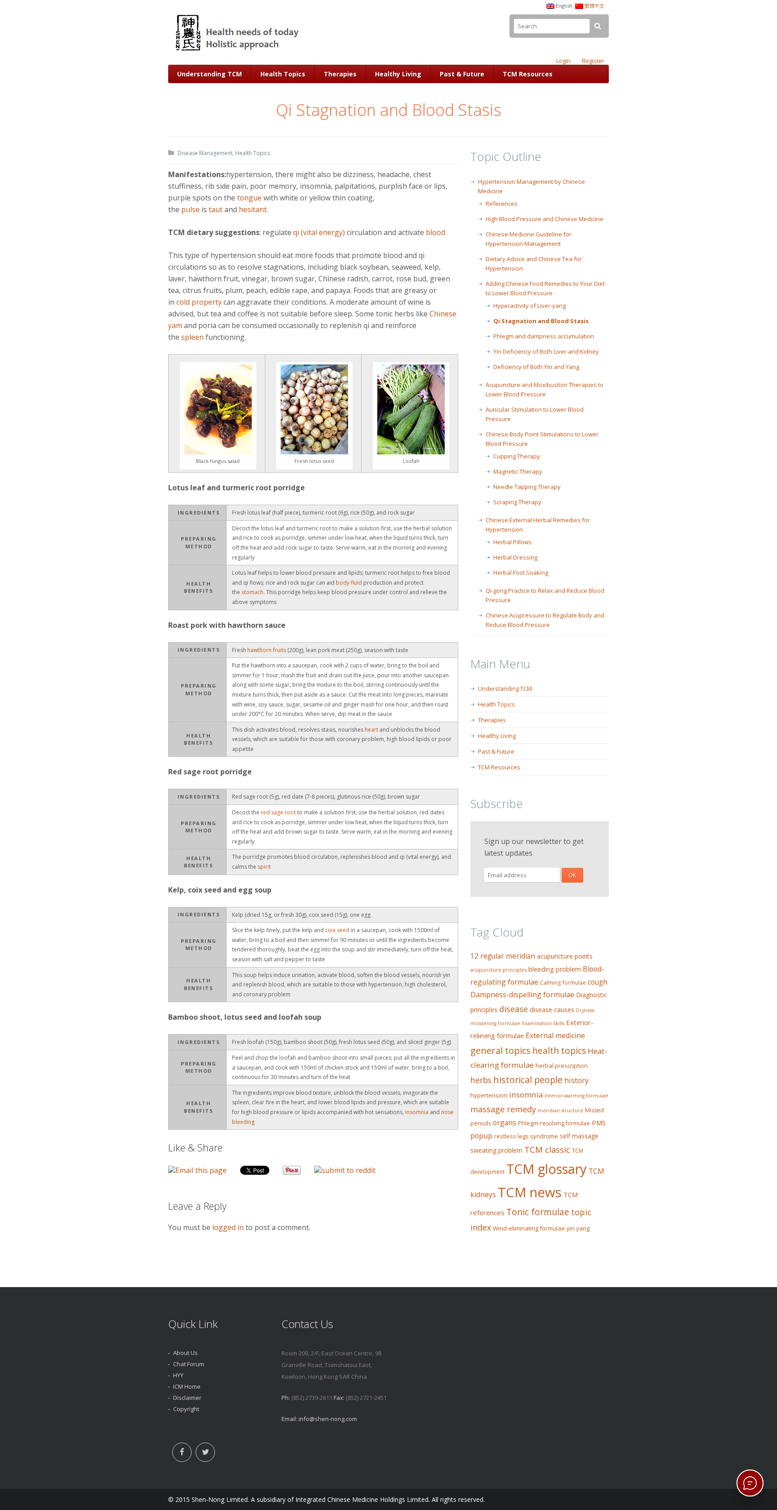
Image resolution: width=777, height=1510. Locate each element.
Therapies (340, 74)
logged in (228, 1227)
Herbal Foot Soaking (520, 572)
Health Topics (282, 74)
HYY (178, 1375)
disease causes (552, 1009)
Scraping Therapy (517, 502)
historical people (528, 1080)
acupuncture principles (498, 969)
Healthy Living (398, 74)
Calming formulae (563, 982)
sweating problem (496, 1150)
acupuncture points (565, 956)
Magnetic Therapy (517, 471)
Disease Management (205, 153)
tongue (249, 198)
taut (216, 209)
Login (563, 61)
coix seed (337, 930)
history (576, 1080)
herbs (480, 1080)
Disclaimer (187, 1398)
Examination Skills (543, 1023)
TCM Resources (528, 74)
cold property (199, 302)
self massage (579, 1136)
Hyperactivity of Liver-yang (529, 306)
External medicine (555, 1035)
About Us (185, 1353)
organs (504, 1123)
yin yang (578, 1228)
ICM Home (187, 1386)
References (502, 204)
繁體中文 (594, 5)
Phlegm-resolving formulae (554, 1123)
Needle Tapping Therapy (527, 487)
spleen (192, 337)
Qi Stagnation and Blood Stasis (541, 321)
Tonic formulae (537, 1212)
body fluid (349, 582)
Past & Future (462, 74)
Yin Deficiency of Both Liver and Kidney (546, 351)
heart (371, 729)
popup (481, 1136)
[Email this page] (197, 1170)
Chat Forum (188, 1364)
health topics (559, 1051)
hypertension (488, 1095)
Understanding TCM (209, 74)
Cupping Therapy (516, 456)
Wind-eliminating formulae (529, 1228)
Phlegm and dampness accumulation (543, 336)
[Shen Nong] (238, 51)
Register (593, 61)
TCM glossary (546, 1169)
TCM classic (547, 1149)
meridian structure (560, 1110)
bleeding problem (554, 969)
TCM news (530, 1192)
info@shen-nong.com (328, 1419)
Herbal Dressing (515, 557)
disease (513, 1009)
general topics (500, 1050)
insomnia (417, 1112)
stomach (252, 592)
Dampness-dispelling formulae (522, 994)
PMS (599, 1122)
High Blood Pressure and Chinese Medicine (544, 219)
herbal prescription (562, 1065)
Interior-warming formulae (576, 1096)
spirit (264, 866)
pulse (190, 209)
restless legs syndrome (526, 1136)
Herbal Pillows (512, 542)
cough (597, 982)
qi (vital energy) (319, 232)
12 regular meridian (502, 956)
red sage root (279, 812)
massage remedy (503, 1109)
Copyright (186, 1409)
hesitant (253, 209)
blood (435, 232)
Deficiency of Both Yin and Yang (536, 367)
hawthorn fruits (266, 650)
